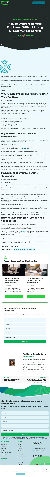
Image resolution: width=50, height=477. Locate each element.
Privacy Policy (34, 438)
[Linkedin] (33, 456)
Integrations (19, 448)
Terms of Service (41, 438)
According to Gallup (5, 111)
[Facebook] (41, 456)
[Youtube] (36, 456)
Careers (18, 452)
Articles (2, 461)
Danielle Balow (30, 35)
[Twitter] (38, 456)
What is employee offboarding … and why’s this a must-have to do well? (36, 280)
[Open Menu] (47, 3)
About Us (19, 444)
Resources (9, 18)
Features (3, 450)
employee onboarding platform (34, 168)
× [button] (47, 468)
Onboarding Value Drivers (22, 458)
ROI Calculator (20, 454)
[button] (17, 249)
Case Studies (4, 463)
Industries (19, 446)
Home (3, 18)
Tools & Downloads (5, 465)
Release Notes (20, 462)
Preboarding (4, 185)
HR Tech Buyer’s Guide (22, 456)
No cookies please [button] (29, 474)
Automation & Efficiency (20, 18)
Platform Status (20, 464)
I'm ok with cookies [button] (20, 474)
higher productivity (25, 148)
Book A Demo (4, 454)
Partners (19, 450)
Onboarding (3, 446)
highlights (23, 231)
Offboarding (4, 448)
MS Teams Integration (6, 452)
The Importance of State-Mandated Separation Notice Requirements (13, 280)
